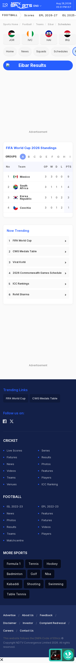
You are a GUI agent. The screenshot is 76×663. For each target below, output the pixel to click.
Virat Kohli (19, 262)
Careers (8, 630)
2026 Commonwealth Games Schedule (37, 272)
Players (46, 477)
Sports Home (10, 24)
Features (47, 470)
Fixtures (12, 457)
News (25, 51)
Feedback (46, 615)
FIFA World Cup (22, 240)
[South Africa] (15, 187)
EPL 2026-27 (48, 15)
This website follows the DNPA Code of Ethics (32, 638)
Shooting (33, 584)
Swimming (55, 584)
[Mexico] (15, 176)
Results (46, 457)
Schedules (61, 51)
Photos (46, 464)
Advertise (9, 615)
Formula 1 (13, 563)
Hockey (52, 563)
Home (10, 51)
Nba (48, 574)
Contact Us (27, 630)
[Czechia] (15, 207)
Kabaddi (13, 584)
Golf (34, 574)
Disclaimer (9, 623)
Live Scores (14, 450)
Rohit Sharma (21, 294)
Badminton (15, 574)
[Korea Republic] (15, 197)
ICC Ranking (50, 484)
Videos (11, 470)
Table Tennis (16, 594)
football (27, 24)
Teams (40, 24)
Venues (12, 484)
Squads (41, 51)
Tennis (33, 563)
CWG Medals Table (25, 251)
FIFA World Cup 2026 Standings (31, 148)
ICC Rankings (21, 283)
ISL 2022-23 (15, 506)
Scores (29, 15)
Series (46, 450)
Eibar (51, 24)
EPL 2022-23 (50, 506)
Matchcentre (15, 540)
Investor (28, 623)
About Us (28, 615)
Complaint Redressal (52, 623)
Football (10, 15)
